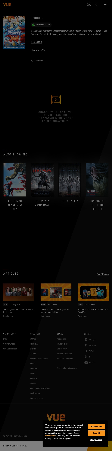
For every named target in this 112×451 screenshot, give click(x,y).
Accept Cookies (96, 426)
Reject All (96, 433)
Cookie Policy (50, 435)
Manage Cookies (96, 439)
